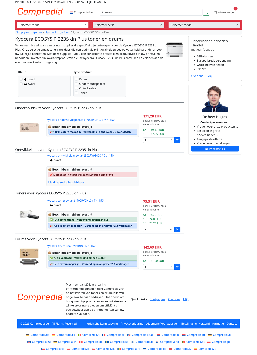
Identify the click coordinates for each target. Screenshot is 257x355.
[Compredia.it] (80, 335)
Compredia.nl (171, 335)
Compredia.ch (67, 342)
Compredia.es (66, 335)
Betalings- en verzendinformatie (202, 324)
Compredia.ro (131, 349)
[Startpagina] (40, 297)
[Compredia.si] (69, 349)
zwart (31, 79)
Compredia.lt (207, 349)
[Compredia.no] (158, 342)
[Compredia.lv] (171, 349)
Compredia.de (40, 335)
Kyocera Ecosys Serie (57, 32)
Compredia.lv (182, 349)
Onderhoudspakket (92, 84)
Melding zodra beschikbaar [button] (66, 182)
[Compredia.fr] (104, 335)
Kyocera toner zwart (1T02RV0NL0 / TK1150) (75, 200)
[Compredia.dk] (81, 342)
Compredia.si (80, 349)
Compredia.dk (93, 342)
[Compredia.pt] (184, 342)
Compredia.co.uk (143, 335)
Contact (232, 324)
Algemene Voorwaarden (162, 324)
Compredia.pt (195, 342)
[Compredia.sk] (94, 349)
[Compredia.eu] (29, 342)
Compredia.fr (115, 335)
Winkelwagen (226, 11)
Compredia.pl (221, 342)
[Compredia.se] (107, 342)
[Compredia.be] (184, 335)
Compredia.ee (157, 349)
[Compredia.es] (54, 335)
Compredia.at (222, 335)
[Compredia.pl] (209, 342)
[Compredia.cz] (43, 349)
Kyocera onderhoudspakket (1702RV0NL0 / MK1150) (81, 120)
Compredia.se (119, 342)
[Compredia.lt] (196, 349)
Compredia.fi (144, 342)
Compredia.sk (105, 349)
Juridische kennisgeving (102, 324)
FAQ (209, 76)
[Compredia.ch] (55, 342)
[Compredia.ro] (119, 349)
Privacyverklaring (132, 324)
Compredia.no (169, 342)
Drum (83, 79)
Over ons (197, 76)
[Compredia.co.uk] (129, 335)
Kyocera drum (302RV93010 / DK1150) (71, 246)
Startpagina (22, 32)
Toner (83, 93)
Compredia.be (83, 12)
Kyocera (37, 32)
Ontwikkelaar (88, 88)
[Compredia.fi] (133, 342)
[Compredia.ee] (145, 349)
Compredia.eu (41, 342)
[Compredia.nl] (159, 335)
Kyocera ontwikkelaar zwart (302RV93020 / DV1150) (81, 155)
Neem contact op (215, 148)
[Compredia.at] (210, 335)
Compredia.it (90, 335)
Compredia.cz (55, 349)
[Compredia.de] (28, 335)
